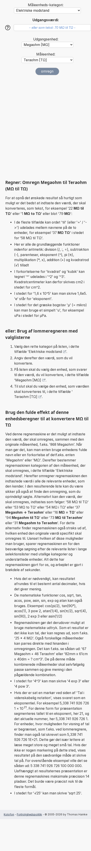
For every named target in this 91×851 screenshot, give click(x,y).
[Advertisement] (45, 127)
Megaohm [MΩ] (28, 380)
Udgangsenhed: (45, 39)
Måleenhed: (45, 54)
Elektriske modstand (45, 352)
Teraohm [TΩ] (25, 397)
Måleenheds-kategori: (45, 5)
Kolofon (9, 814)
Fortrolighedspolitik (29, 814)
